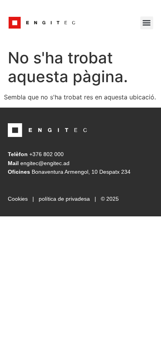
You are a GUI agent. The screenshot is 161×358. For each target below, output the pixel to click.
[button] (146, 22)
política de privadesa (64, 199)
